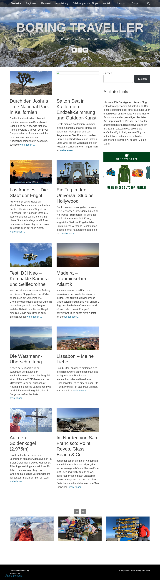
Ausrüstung (61, 3)
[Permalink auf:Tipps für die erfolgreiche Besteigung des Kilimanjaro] (128, 529)
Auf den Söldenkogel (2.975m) (23, 443)
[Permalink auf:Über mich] (32, 529)
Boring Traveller (80, 28)
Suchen (107, 73)
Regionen (31, 3)
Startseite (15, 3)
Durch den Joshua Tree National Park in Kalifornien (29, 106)
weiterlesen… (27, 144)
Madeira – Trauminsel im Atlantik (71, 278)
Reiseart (46, 3)
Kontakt (107, 3)
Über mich (121, 3)
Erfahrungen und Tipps (85, 3)
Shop (135, 3)
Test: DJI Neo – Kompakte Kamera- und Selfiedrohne (30, 278)
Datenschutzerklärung (19, 571)
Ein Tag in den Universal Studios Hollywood (75, 195)
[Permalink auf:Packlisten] (80, 529)
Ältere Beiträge (12, 575)
